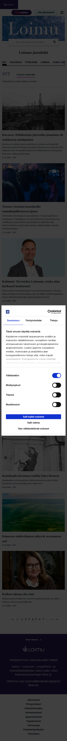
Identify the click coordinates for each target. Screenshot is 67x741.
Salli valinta (33, 422)
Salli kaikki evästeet (33, 416)
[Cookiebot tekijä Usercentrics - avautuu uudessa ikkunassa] (47, 312)
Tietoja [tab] (53, 320)
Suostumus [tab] (13, 320)
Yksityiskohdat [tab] (33, 320)
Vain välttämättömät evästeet (33, 428)
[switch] (56, 385)
